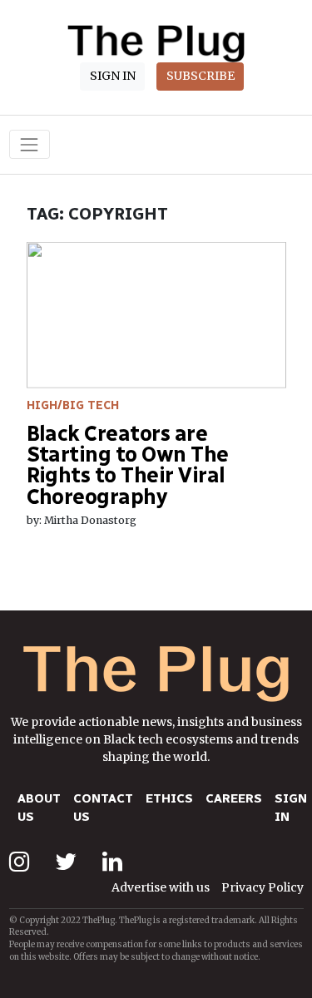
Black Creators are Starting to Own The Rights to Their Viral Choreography (128, 465)
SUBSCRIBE (200, 75)
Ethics (169, 798)
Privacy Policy (262, 887)
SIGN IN (113, 75)
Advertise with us (160, 887)
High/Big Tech (73, 405)
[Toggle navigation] (29, 144)
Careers (234, 798)
